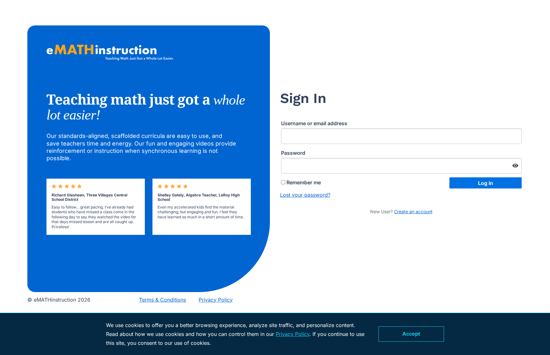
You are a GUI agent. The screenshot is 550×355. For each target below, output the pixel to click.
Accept (411, 334)
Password (295, 153)
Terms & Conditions (162, 300)
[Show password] (515, 166)
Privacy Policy (216, 300)
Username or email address (316, 123)
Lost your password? (305, 195)
